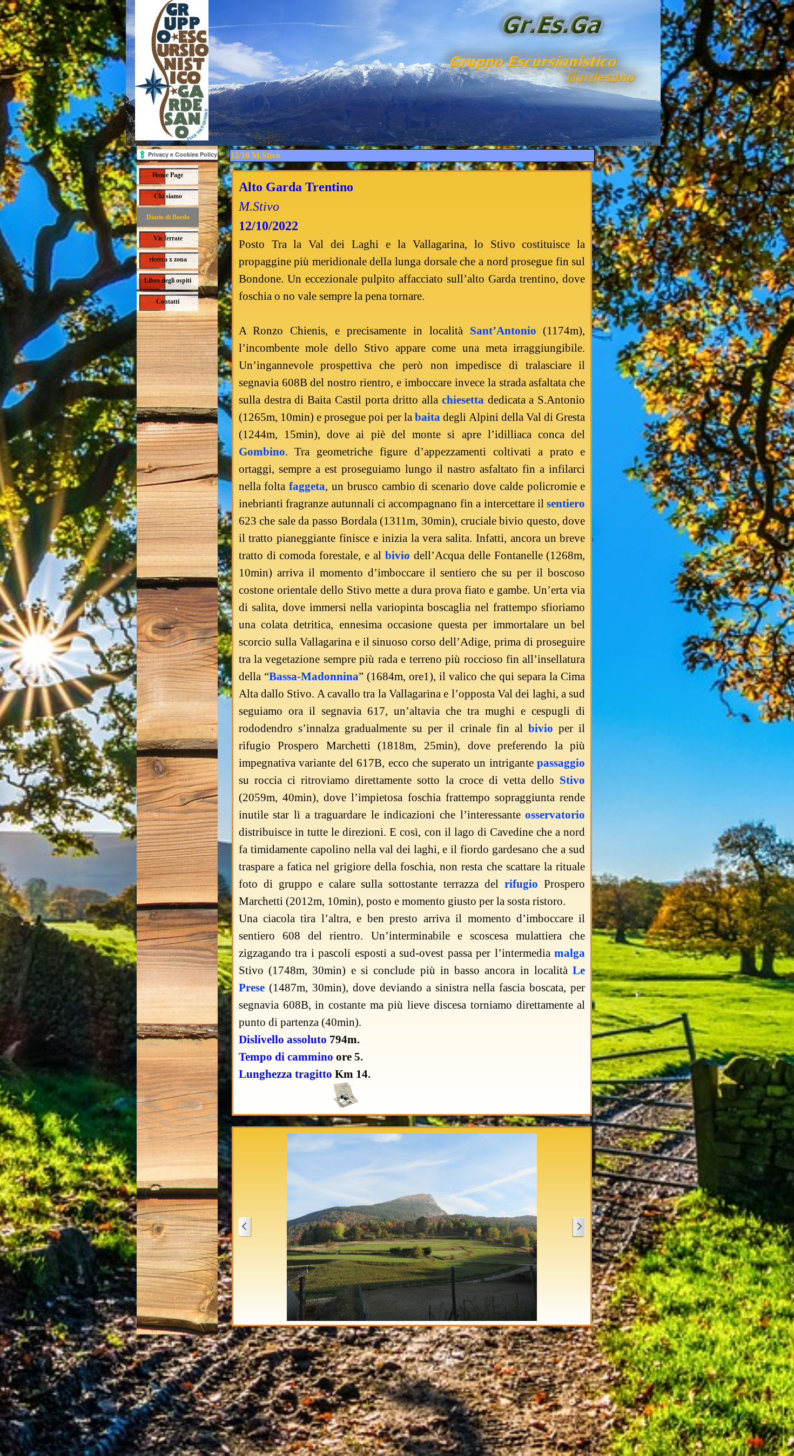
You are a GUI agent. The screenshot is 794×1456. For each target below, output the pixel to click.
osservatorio (555, 814)
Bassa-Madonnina (314, 676)
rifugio (521, 883)
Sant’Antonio (503, 330)
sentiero (566, 503)
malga (569, 953)
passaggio (561, 762)
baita (427, 417)
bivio (397, 555)
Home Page (167, 175)
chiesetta (463, 399)
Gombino (262, 451)
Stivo (572, 780)
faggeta (307, 486)
